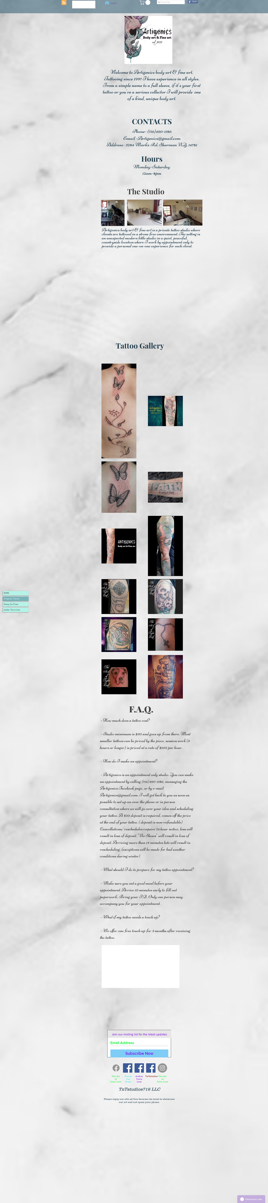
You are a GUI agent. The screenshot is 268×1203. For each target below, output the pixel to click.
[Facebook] (116, 1068)
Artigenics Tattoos (11, 599)
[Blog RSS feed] (63, 2)
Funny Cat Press (11, 604)
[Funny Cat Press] (127, 1068)
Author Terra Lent (12, 610)
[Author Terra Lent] (139, 1068)
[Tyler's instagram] (162, 1068)
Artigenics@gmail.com (159, 138)
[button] (145, 2)
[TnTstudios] (150, 1068)
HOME (6, 593)
